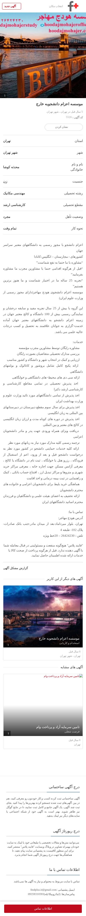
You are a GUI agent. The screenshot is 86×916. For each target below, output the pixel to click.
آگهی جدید (10, 6)
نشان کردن (61, 126)
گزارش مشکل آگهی (16, 568)
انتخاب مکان (56, 6)
